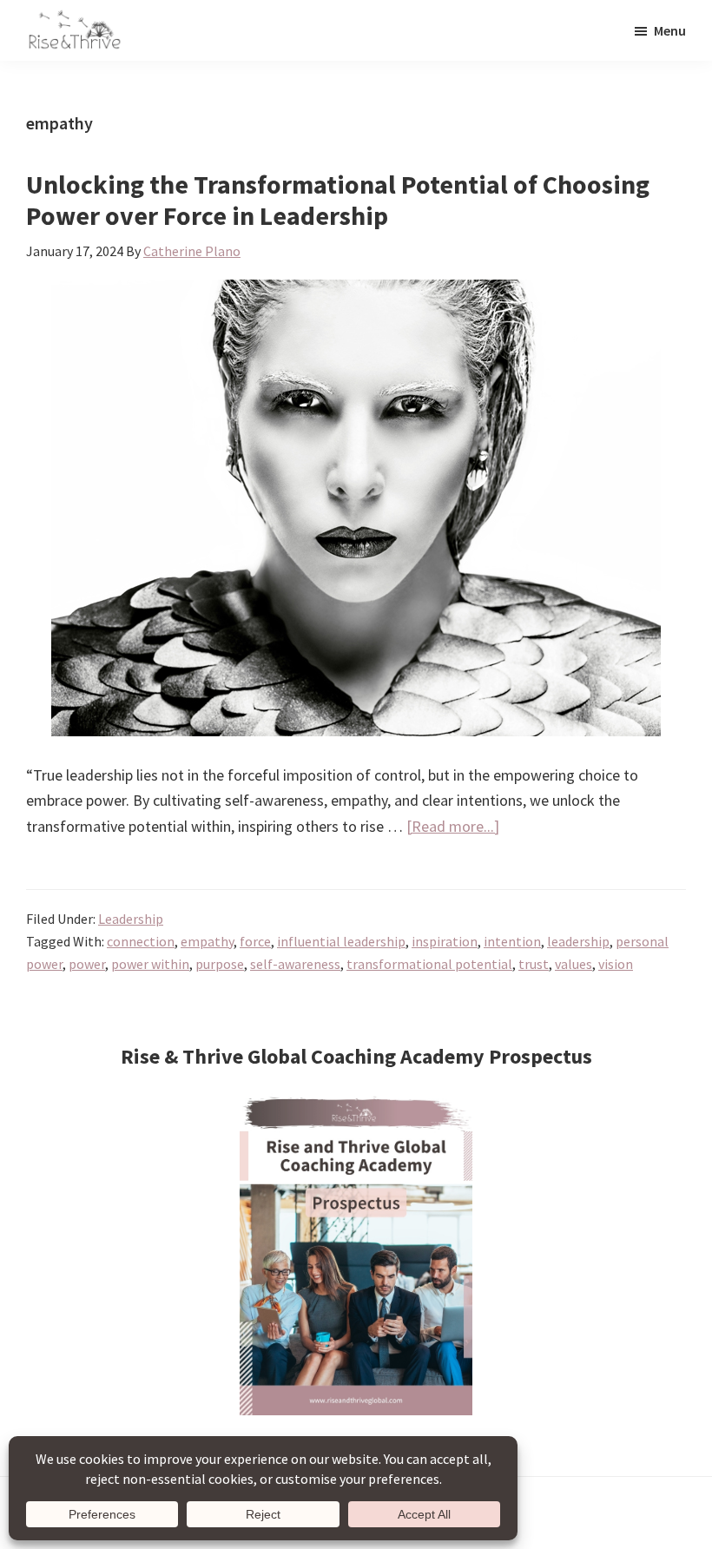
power (87, 963)
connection (141, 941)
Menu (670, 30)
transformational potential (429, 963)
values (573, 963)
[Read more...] (452, 827)
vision (615, 963)
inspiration (445, 941)
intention (512, 941)
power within (150, 963)
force (255, 941)
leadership (578, 941)
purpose (219, 963)
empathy (207, 941)
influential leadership (341, 941)
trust (533, 963)
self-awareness (295, 963)
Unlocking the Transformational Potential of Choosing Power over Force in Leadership (337, 200)
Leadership (130, 918)
